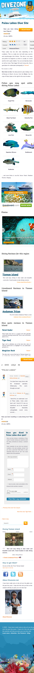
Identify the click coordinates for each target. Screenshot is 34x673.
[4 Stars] (8, 33)
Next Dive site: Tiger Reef (25, 511)
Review (28, 330)
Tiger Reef (6, 340)
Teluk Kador (7, 330)
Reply (27, 376)
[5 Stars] (9, 33)
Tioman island (10, 274)
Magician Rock (8, 350)
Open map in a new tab (8, 567)
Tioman (26, 65)
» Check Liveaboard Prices (10, 557)
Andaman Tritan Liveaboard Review (22, 317)
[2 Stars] (5, 33)
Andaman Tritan (11, 311)
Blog (28, 633)
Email (10, 474)
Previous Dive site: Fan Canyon (10, 507)
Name (10, 469)
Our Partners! (22, 633)
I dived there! (25, 29)
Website (10, 479)
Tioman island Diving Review (24, 282)
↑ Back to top (5, 519)
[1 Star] (4, 33)
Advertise (14, 633)
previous (3, 230)
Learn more (6, 633)
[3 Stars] (7, 33)
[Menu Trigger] (30, 3)
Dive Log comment (12, 456)
